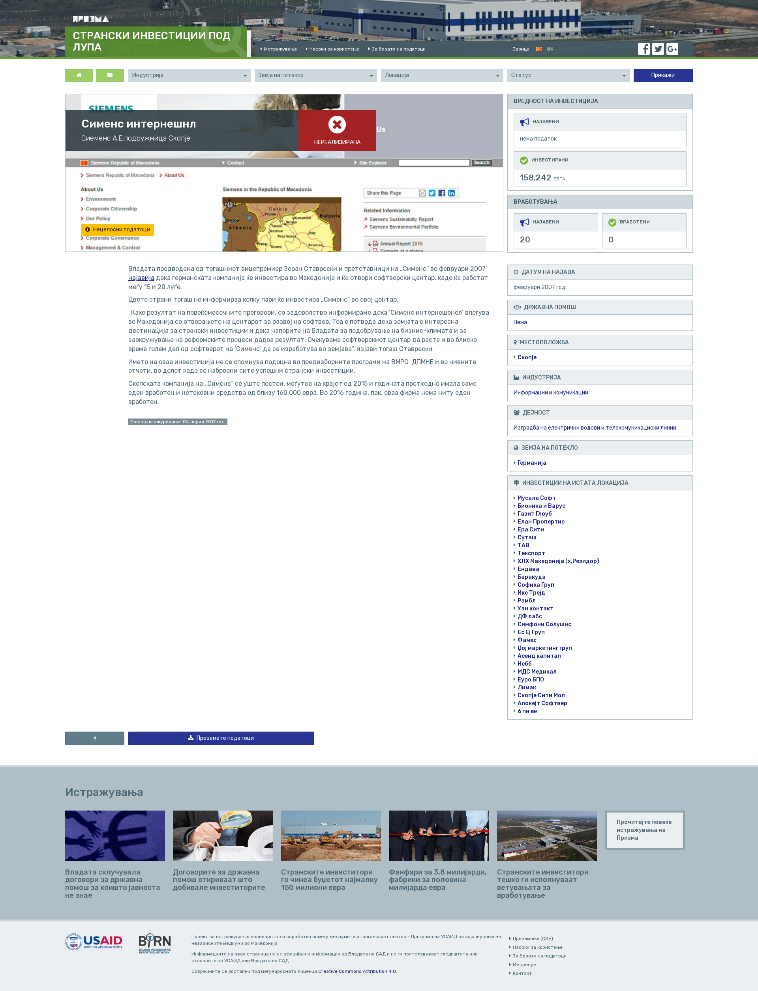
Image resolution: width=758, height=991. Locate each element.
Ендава (528, 569)
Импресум (525, 964)
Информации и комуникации (551, 392)
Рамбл (527, 600)
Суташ (527, 537)
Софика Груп (536, 585)
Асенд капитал (539, 656)
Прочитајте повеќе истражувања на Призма (644, 830)
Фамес (527, 640)
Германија (532, 463)
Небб (525, 664)
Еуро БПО (531, 679)
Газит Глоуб (535, 514)
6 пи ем (528, 711)
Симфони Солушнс (544, 624)
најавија (141, 278)
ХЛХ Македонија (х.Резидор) (558, 561)
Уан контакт (535, 608)
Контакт (522, 973)
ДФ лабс (530, 616)
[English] (550, 49)
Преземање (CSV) (533, 938)
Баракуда (532, 577)
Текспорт (531, 553)
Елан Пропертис (541, 521)
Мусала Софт (537, 498)
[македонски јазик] (539, 49)
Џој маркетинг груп (545, 648)
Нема (520, 322)
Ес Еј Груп (531, 632)
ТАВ (523, 545)
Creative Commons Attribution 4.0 (357, 971)
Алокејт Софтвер (542, 703)
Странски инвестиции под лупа (152, 41)
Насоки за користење (334, 49)
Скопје (527, 357)
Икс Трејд (531, 592)
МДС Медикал (537, 671)
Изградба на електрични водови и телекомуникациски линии (595, 427)
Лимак (527, 687)
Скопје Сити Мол (541, 695)
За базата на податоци (399, 49)
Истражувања (280, 49)
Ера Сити (531, 529)
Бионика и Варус (541, 506)
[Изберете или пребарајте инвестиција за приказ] (110, 75)
